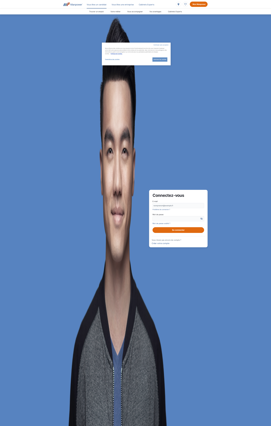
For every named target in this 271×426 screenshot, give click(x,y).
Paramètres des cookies (112, 59)
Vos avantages (155, 11)
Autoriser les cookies (159, 59)
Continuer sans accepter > (161, 45)
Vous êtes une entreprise (123, 4)
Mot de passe (158, 214)
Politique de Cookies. (116, 53)
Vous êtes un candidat (96, 4)
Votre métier (115, 11)
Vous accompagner (135, 11)
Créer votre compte (160, 243)
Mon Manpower (199, 4)
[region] (136, 54)
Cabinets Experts (175, 11)
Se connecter (178, 230)
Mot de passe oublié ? (161, 223)
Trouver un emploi (96, 11)
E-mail (155, 201)
